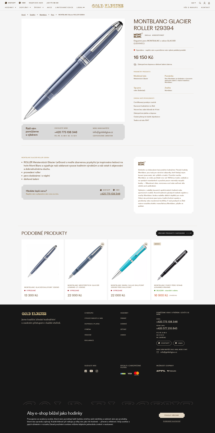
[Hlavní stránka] (107, 7)
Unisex (123, 335)
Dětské (123, 329)
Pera (52, 15)
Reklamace (89, 340)
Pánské (123, 318)
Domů (24, 15)
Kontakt (205, 7)
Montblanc (43, 15)
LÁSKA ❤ (81, 7)
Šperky (37, 7)
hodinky (124, 313)
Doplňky (24, 7)
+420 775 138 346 (66, 132)
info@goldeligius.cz (103, 132)
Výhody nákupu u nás (94, 318)
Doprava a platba (92, 324)
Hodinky (9, 7)
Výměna (88, 329)
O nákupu (89, 313)
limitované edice (64, 7)
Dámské (123, 324)
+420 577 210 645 (166, 328)
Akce (49, 7)
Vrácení (88, 335)
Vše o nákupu (191, 7)
